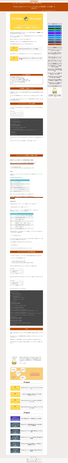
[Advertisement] (18, 68)
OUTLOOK (54, 30)
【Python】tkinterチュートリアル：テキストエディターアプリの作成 (31, 388)
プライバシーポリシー (31, 459)
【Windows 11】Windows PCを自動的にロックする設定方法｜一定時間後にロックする (31, 444)
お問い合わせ (39, 459)
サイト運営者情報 (31, 460)
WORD (55, 35)
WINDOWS (54, 39)
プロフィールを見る (22, 363)
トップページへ (34, 457)
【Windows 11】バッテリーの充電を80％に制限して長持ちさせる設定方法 (31, 451)
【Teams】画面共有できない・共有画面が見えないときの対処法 (31, 418)
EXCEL (55, 28)
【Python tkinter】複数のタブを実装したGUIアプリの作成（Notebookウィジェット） (31, 395)
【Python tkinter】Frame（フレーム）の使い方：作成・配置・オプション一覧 (31, 401)
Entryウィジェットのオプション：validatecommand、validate (21, 80)
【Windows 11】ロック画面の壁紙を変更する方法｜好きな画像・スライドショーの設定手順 (32, 425)
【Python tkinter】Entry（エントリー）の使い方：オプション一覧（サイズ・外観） (32, 407)
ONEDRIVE (54, 37)
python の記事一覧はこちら (35, 374)
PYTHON (54, 44)
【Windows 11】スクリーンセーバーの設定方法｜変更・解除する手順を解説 (32, 438)
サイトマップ (38, 460)
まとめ (12, 83)
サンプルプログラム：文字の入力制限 (17, 78)
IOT (54, 26)
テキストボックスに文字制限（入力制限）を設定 (19, 79)
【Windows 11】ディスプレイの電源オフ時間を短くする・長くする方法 (32, 431)
